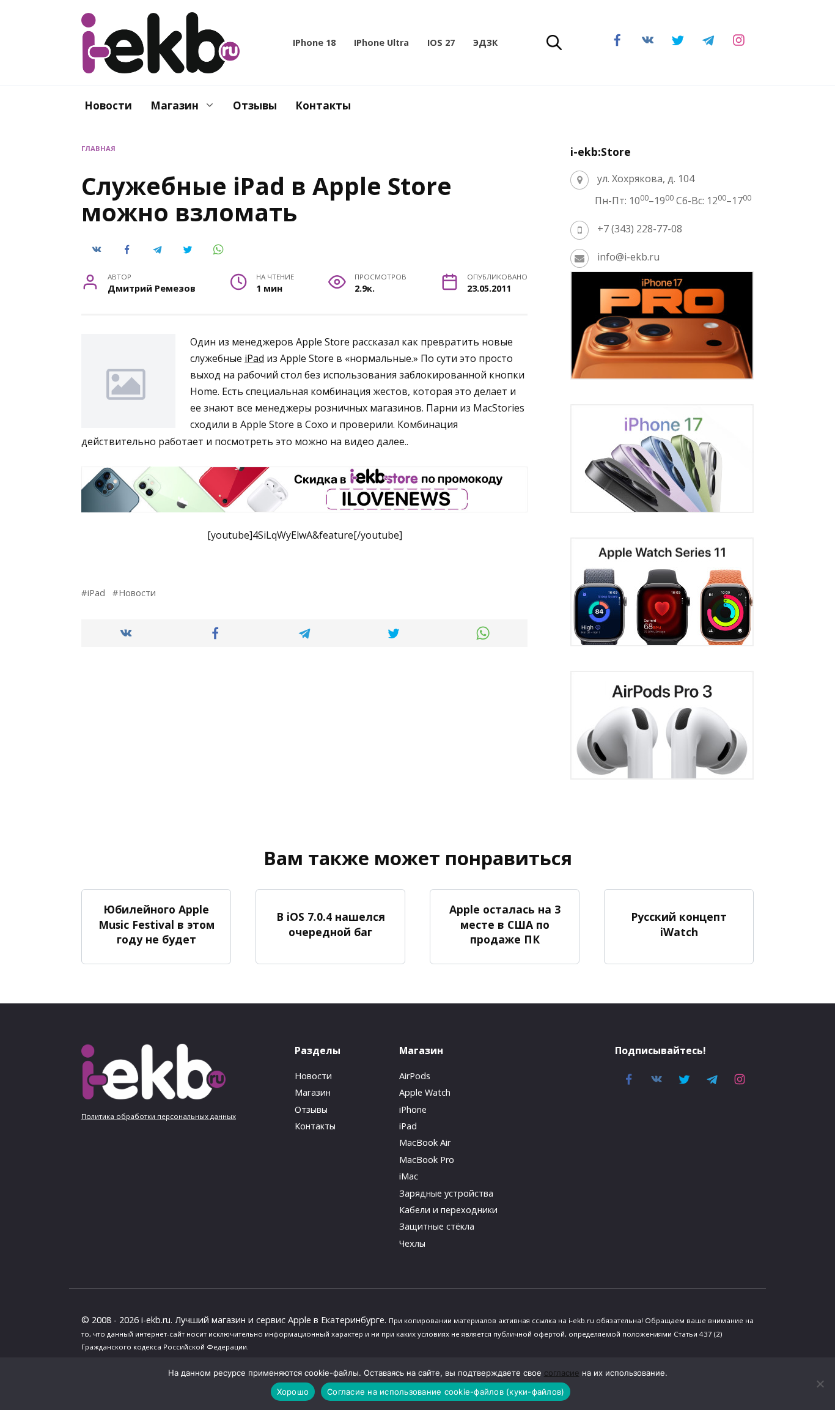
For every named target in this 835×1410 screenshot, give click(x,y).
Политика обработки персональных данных (158, 1116)
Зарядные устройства (446, 1193)
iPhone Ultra (381, 42)
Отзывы (255, 105)
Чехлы (412, 1243)
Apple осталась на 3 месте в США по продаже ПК (505, 924)
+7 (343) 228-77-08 (639, 228)
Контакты (323, 105)
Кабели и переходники (448, 1210)
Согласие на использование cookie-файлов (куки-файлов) (445, 1392)
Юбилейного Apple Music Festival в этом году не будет (156, 924)
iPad (254, 358)
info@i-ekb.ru (628, 257)
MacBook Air (425, 1142)
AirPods (414, 1076)
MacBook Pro (426, 1159)
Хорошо (293, 1392)
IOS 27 (441, 42)
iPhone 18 (314, 42)
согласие (561, 1373)
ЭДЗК (485, 42)
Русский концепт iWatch (679, 924)
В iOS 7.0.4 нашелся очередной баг (330, 924)
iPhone (413, 1109)
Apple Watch (425, 1092)
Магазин (174, 105)
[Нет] (820, 1384)
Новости (108, 105)
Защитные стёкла (436, 1226)
